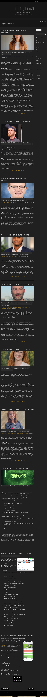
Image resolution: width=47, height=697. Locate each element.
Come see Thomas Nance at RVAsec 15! (18, 341)
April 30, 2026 (4, 142)
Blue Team (18, 198)
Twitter (45, 692)
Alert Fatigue (19, 366)
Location (35, 19)
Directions (38, 47)
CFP (6, 19)
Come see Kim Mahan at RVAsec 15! (18, 401)
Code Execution (23, 142)
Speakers (18, 19)
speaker (28, 52)
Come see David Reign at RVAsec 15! (17, 276)
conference (27, 142)
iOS (19, 644)
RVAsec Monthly (41, 19)
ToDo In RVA (38, 58)
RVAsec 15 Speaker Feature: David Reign (16, 235)
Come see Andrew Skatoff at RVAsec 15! (18, 227)
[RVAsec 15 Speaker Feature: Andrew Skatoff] (17, 183)
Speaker (14, 142)
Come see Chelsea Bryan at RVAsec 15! (17, 460)
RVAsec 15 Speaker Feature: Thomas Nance (17, 284)
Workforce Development (9, 369)
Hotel (14, 19)
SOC (20, 368)
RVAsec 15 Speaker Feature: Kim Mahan (16, 350)
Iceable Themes (6, 693)
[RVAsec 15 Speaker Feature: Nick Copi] (11, 124)
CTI (24, 198)
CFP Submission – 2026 (40, 42)
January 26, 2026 (4, 485)
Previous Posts (5, 688)
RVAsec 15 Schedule (40, 66)
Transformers (26, 254)
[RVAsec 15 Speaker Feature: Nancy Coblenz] (17, 35)
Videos (37, 60)
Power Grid (11, 52)
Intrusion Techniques (17, 303)
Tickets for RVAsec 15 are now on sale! (17, 488)
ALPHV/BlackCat (19, 302)
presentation (15, 52)
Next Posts (31, 688)
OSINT (4, 200)
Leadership (8, 431)
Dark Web (2, 303)
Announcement (16, 485)
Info (3, 19)
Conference (21, 485)
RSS (42, 692)
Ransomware (27, 303)
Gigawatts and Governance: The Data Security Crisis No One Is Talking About (16, 56)
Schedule (23, 19)
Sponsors (28, 19)
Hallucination (3, 254)
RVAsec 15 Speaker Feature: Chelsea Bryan (17, 409)
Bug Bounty (18, 142)
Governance (7, 52)
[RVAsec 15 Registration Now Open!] (17, 470)
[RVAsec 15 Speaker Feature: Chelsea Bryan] (13, 411)
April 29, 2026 (4, 302)
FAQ (37, 49)
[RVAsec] (23, 5)
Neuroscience (3, 368)
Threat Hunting (3, 369)
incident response (3, 431)
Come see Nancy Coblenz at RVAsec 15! (17, 113)
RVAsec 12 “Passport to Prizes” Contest (16, 553)
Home (40, 21)
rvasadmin (10, 485)
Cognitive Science (23, 366)
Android (3, 645)
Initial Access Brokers (11, 303)
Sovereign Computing (23, 52)
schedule (23, 638)
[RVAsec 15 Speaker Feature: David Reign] (17, 237)
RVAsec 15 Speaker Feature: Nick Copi (15, 122)
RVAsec (19, 52)
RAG (18, 254)
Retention (12, 431)
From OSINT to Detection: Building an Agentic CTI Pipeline (12, 202)
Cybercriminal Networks (29, 302)
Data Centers (3, 52)
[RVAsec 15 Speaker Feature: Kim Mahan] (17, 352)
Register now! (18, 545)
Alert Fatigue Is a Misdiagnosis (7, 372)
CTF (31, 19)
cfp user (9, 142)
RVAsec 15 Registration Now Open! (14, 468)
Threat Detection (27, 368)
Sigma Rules (14, 200)
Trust (28, 431)
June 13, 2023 (4, 638)
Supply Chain (3, 54)
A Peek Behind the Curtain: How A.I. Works (9, 256)
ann (25, 485)
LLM (1, 200)
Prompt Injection (14, 254)
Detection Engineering (29, 198)
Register (10, 19)
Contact (37, 44)
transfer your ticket (10, 541)
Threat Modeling (8, 54)
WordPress (16, 692)
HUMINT (6, 303)
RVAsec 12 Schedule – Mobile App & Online (17, 636)
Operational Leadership (9, 368)
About (37, 40)
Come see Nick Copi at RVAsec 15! (17, 170)
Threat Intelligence (22, 200)
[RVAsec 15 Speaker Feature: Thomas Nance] (17, 286)
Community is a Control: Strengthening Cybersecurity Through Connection (15, 433)
